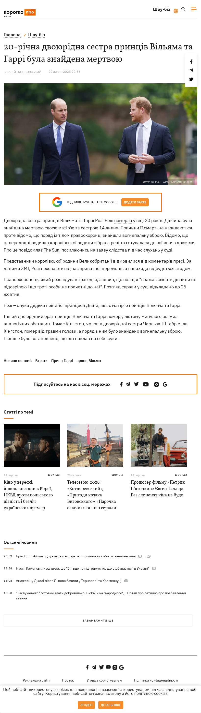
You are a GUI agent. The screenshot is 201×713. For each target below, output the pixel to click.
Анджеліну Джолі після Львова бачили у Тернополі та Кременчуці (69, 581)
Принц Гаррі (62, 360)
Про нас (68, 680)
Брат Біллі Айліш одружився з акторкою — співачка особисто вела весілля (76, 556)
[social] (121, 384)
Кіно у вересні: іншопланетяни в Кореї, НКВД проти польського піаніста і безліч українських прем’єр (28, 495)
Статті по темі (18, 412)
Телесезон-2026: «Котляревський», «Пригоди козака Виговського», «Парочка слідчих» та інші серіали (91, 495)
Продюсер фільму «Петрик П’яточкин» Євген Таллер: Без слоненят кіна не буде (158, 488)
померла (123, 220)
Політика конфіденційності (156, 680)
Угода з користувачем (104, 680)
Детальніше (111, 705)
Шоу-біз (161, 9)
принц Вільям (88, 360)
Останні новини (20, 542)
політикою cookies (151, 693)
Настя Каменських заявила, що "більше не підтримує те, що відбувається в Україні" (83, 568)
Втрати (41, 360)
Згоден (86, 705)
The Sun (51, 250)
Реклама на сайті (36, 680)
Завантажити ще (98, 620)
